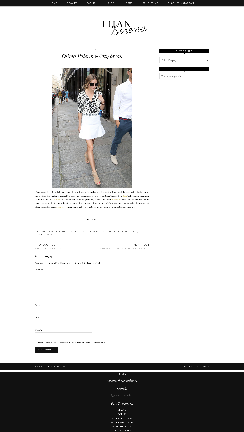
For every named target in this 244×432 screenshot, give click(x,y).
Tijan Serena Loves (55, 367)
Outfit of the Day (122, 426)
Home (53, 3)
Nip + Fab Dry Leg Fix (48, 246)
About (128, 3)
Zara (125, 195)
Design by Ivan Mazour (194, 367)
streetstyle (121, 232)
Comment (40, 269)
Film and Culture (122, 418)
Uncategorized (122, 431)
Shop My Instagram (181, 3)
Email (38, 317)
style (134, 232)
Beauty (72, 3)
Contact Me (150, 3)
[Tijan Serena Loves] (122, 19)
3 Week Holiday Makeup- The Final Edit (124, 246)
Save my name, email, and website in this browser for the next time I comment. (72, 342)
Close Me (122, 373)
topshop (40, 234)
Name (38, 304)
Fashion (92, 3)
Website (38, 329)
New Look (116, 199)
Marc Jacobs (62, 206)
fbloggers (54, 232)
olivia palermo (103, 232)
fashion (41, 232)
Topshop (57, 199)
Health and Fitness (122, 422)
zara (50, 234)
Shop (111, 3)
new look (86, 232)
